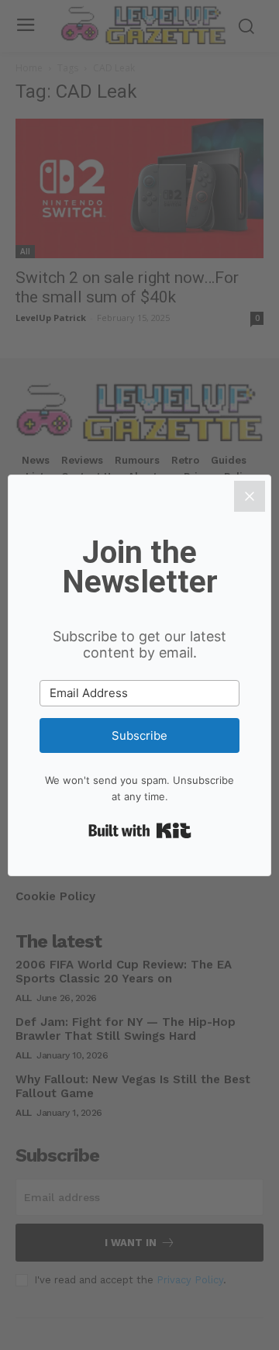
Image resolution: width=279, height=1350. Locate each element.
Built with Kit (139, 830)
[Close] (249, 496)
